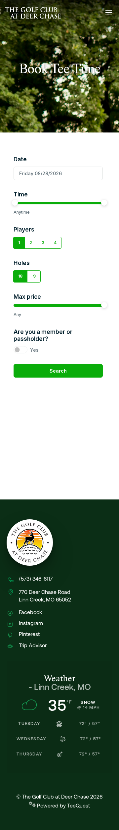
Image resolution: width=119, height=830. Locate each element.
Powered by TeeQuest (63, 805)
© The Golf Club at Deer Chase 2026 (59, 797)
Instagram (30, 623)
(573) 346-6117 (36, 579)
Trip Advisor (32, 645)
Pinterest (29, 634)
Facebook (30, 612)
